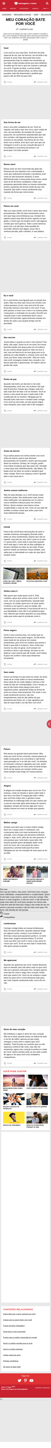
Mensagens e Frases (22, 14)
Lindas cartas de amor (12, 1355)
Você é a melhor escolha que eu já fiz (17, 1343)
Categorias (6, 14)
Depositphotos (22, 1389)
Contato (38, 1388)
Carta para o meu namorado (14, 1332)
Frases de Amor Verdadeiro (14, 1326)
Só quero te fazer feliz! (12, 1367)
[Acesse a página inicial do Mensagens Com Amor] (25, 3)
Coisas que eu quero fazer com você (17, 1320)
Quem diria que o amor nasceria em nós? (19, 1314)
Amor (36, 14)
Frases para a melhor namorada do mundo (20, 1337)
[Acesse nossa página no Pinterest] (25, 1380)
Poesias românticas (10, 1361)
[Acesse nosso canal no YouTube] (31, 1380)
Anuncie (46, 1388)
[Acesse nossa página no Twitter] (19, 1380)
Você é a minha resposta (13, 1349)
